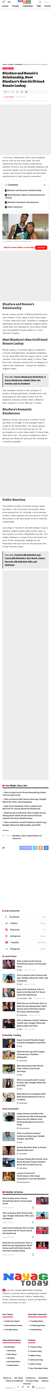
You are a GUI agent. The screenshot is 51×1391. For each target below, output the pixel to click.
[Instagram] (25, 936)
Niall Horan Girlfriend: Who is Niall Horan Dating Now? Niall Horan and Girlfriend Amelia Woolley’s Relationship (24, 815)
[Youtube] (25, 942)
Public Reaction (14, 207)
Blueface (16, 836)
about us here (19, 1303)
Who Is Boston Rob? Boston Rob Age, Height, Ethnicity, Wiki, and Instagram (32, 978)
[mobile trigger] (4, 2)
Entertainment (24, 1128)
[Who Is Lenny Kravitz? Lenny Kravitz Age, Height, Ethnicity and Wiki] (9, 1083)
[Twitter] (25, 923)
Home (4, 64)
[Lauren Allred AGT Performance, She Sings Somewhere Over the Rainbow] (9, 1176)
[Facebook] (25, 917)
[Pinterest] (25, 930)
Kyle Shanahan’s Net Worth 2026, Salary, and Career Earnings (30, 1068)
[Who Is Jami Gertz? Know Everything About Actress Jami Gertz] (9, 964)
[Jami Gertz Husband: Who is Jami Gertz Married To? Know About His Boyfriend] (9, 992)
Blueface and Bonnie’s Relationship (24, 190)
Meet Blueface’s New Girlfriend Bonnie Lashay (25, 196)
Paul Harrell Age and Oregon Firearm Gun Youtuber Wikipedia (31, 1054)
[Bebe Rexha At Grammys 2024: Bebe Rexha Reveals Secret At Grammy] (9, 1097)
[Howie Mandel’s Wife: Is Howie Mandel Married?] (9, 1150)
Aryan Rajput (9, 97)
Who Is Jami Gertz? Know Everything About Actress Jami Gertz (31, 964)
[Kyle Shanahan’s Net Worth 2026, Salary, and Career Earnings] (9, 1069)
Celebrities (19, 64)
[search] (40, 2)
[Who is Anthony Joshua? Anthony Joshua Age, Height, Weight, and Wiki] (9, 1136)
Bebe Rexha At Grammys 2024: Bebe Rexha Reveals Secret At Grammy (31, 1097)
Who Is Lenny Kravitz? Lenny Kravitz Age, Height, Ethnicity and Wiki (31, 1083)
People (10, 64)
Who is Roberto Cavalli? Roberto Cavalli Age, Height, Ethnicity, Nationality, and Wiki (32, 1023)
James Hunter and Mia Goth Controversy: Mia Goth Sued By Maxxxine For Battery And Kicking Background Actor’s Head (31, 1119)
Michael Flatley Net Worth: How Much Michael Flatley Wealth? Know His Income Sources (32, 1162)
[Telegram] (25, 949)
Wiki (20, 970)
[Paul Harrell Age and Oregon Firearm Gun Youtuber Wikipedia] (9, 1055)
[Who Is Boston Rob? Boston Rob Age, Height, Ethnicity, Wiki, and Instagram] (9, 978)
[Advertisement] (25, 35)
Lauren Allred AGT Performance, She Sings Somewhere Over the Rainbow (31, 1176)
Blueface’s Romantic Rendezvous (23, 202)
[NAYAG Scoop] (24, 2)
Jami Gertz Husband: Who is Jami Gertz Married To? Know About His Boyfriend (31, 992)
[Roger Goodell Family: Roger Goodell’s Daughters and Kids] (9, 1043)
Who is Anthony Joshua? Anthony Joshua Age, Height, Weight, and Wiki (31, 1136)
